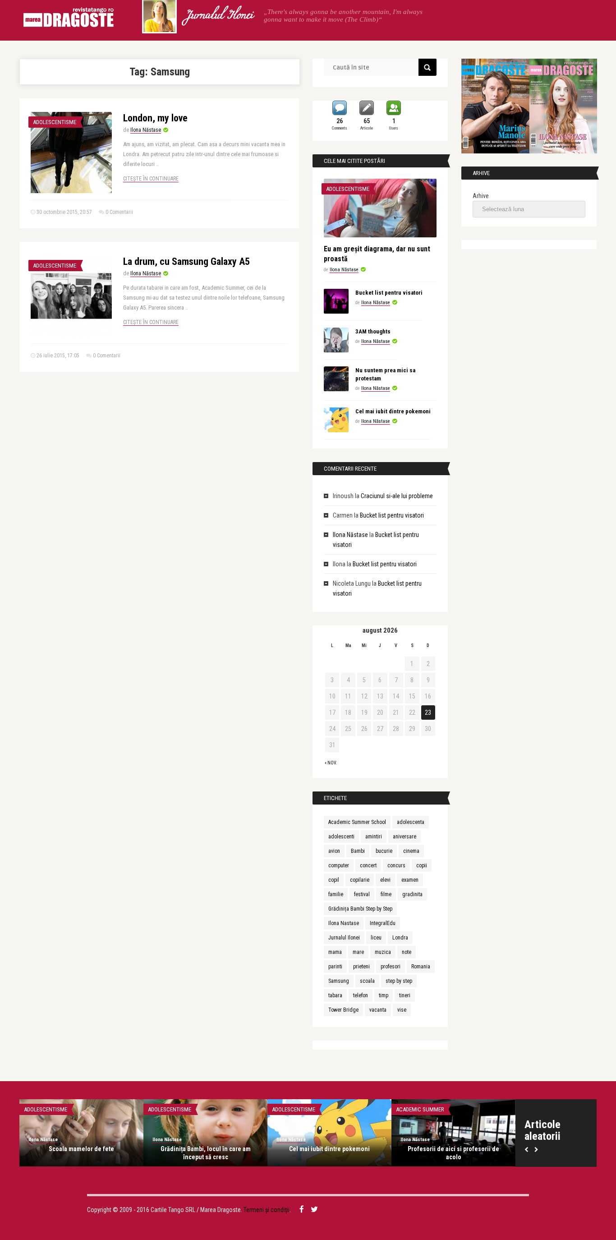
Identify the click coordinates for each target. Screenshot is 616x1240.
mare (358, 952)
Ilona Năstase (145, 130)
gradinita (412, 894)
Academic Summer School (357, 822)
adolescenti (341, 836)
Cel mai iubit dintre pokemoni (393, 411)
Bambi (358, 851)
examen (409, 880)
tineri (404, 995)
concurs (396, 865)
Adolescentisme (54, 122)
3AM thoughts (373, 331)
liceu (376, 938)
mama (335, 952)
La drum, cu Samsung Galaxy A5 (186, 261)
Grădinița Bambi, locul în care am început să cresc (206, 1153)
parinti (335, 966)
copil (333, 880)
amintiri (373, 836)
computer (338, 865)
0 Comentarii (119, 212)
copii (421, 865)
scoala (367, 981)
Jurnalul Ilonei (219, 15)
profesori (390, 966)
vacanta (377, 1010)
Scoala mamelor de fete (81, 1148)
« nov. (331, 762)
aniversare (404, 836)
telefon (360, 995)
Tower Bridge (343, 1010)
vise (401, 1010)
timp (383, 995)
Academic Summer (420, 1109)
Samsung (338, 981)
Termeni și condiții (267, 1209)
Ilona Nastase (343, 923)
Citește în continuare (151, 179)
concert (368, 865)
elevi (385, 880)
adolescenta (410, 822)
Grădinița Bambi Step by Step (360, 909)
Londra (400, 938)
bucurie (384, 851)
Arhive (481, 195)
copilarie (359, 880)
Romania (420, 966)
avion (334, 851)
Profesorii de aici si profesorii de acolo (453, 1153)
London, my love (155, 118)
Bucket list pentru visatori (389, 292)
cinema (411, 851)
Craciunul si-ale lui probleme (397, 496)
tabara (335, 995)
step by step (399, 981)
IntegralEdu (382, 923)
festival (362, 894)
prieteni (361, 966)
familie (335, 894)
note (406, 952)
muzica (383, 952)
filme (386, 894)
